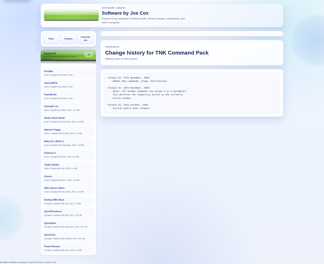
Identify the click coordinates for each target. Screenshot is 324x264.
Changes (68, 39)
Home (51, 39)
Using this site (85, 38)
